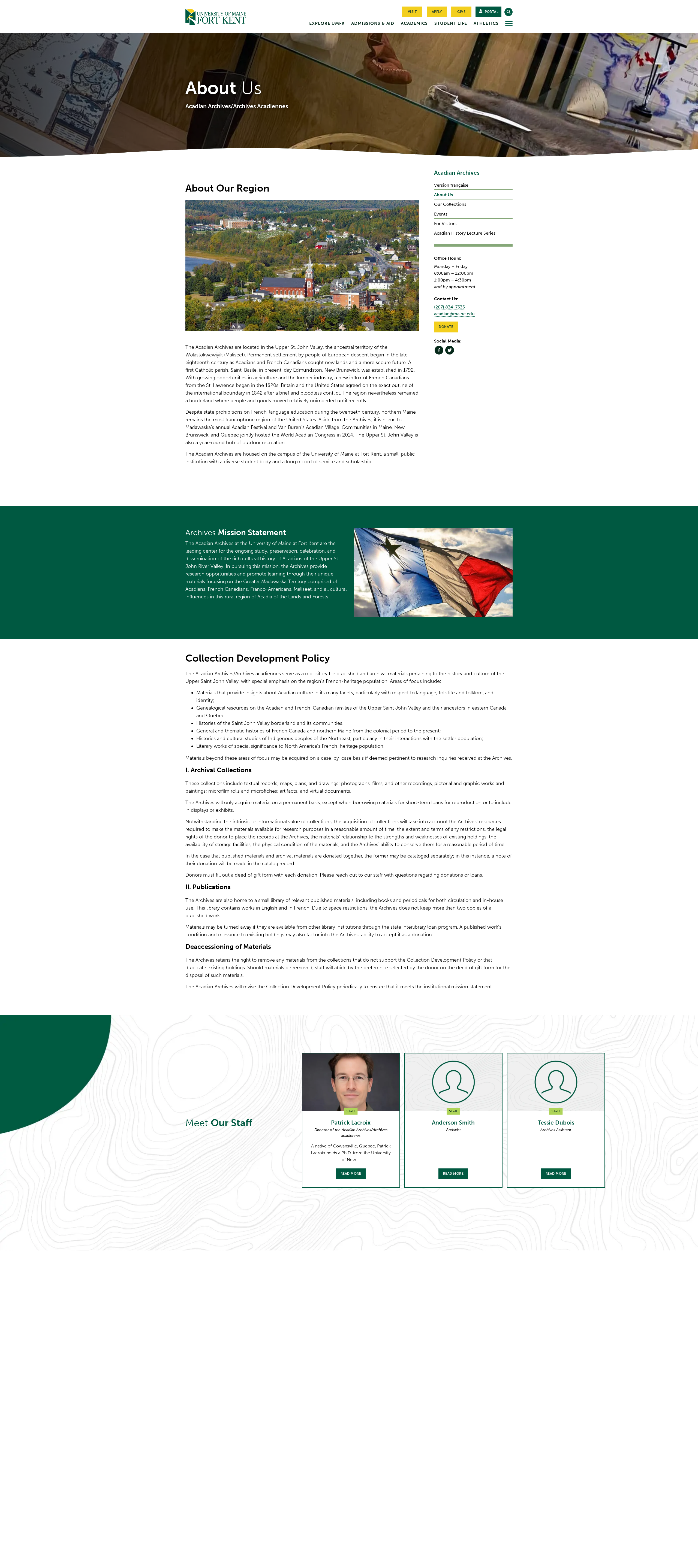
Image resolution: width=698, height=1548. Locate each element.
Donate (446, 327)
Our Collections (450, 204)
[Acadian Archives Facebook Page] (439, 350)
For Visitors (445, 223)
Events (440, 214)
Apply (437, 12)
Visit (412, 12)
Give (461, 12)
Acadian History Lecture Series (464, 233)
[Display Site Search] (508, 12)
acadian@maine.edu (454, 313)
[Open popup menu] (509, 23)
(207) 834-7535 (449, 307)
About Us (443, 194)
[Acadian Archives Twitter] (449, 350)
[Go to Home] (226, 16)
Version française (451, 185)
